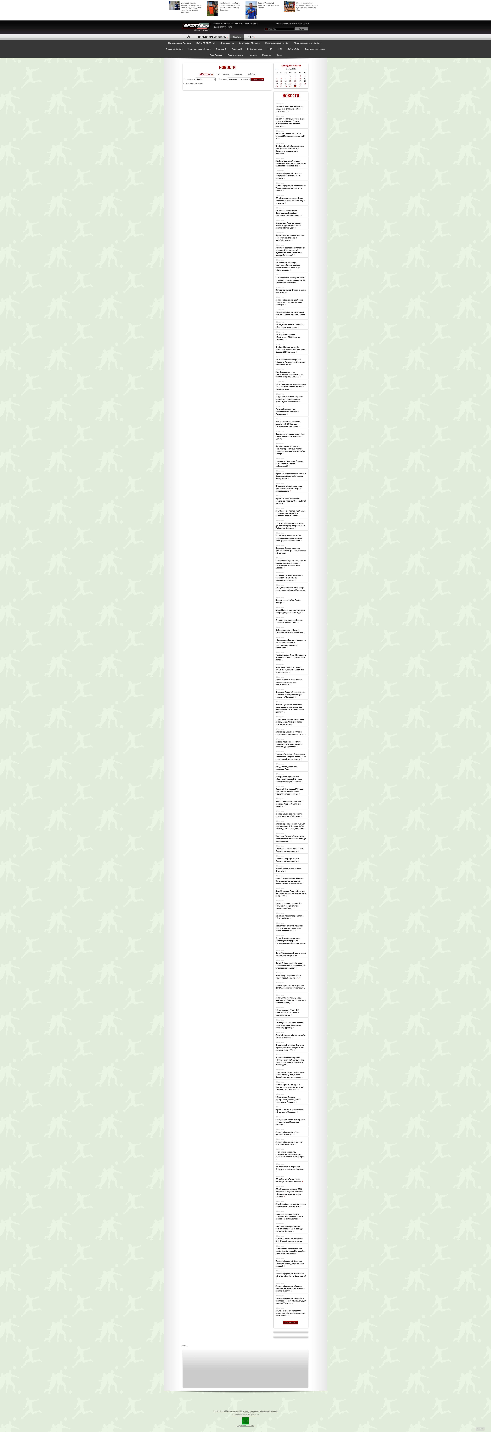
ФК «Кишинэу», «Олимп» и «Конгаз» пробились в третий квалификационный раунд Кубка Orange (290, 450)
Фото (279, 55)
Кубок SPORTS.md (205, 43)
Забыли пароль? (297, 24)
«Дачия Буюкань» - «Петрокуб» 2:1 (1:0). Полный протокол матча (290, 987)
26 (277, 86)
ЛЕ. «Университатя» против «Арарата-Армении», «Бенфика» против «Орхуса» (290, 361)
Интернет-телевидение (202, 30)
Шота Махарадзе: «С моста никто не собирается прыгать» (291, 954)
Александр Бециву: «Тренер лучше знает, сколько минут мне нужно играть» (290, 669)
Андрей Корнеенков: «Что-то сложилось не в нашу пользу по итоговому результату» (289, 744)
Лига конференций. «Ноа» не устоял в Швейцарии (289, 1143)
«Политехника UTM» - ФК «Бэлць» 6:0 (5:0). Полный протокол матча (287, 1012)
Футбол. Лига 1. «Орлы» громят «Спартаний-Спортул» (290, 1110)
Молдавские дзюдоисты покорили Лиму (286, 767)
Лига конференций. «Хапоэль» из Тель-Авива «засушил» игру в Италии (291, 188)
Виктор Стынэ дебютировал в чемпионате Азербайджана (289, 814)
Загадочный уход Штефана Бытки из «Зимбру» (291, 291)
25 (305, 84)
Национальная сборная (199, 49)
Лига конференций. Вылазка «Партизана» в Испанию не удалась (289, 175)
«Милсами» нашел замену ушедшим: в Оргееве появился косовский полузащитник (289, 1216)
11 (305, 78)
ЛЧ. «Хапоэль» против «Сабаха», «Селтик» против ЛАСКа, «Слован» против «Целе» (290, 513)
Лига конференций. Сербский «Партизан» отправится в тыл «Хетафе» (289, 302)
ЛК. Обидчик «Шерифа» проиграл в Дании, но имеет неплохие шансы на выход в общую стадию (288, 266)
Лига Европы (216, 55)
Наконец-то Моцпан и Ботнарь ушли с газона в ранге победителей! (289, 463)
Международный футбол (277, 43)
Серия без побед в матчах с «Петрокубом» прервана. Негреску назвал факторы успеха (290, 942)
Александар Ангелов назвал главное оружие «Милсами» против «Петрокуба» (288, 225)
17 (300, 81)
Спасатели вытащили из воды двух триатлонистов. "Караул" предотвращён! (289, 488)
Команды (266, 55)
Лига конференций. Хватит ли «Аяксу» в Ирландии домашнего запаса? (290, 1263)
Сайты (226, 73)
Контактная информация (259, 1411)
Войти (306, 24)
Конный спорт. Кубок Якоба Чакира (288, 601)
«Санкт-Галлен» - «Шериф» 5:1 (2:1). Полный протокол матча (290, 1239)
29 (290, 86)
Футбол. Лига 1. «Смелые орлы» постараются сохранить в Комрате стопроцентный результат (290, 149)
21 (286, 84)
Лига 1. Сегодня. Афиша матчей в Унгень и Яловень (290, 1036)
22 (290, 84)
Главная (188, 37)
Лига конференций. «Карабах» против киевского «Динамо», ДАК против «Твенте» (291, 1300)
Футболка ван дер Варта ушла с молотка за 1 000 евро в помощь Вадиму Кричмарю (230, 6)
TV (217, 73)
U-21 (280, 49)
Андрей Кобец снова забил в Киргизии (288, 869)
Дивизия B (237, 49)
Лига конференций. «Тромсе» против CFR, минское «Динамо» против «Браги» (290, 1288)
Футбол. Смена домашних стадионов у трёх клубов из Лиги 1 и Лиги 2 (291, 500)
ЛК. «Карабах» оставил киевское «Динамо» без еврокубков (291, 1205)
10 (300, 78)
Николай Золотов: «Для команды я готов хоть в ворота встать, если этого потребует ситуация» (291, 756)
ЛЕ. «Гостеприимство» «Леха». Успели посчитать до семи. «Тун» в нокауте (290, 200)
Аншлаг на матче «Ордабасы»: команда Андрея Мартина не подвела (289, 803)
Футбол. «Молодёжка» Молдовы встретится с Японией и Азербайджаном (290, 237)
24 (300, 84)
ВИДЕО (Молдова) (251, 24)
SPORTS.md (206, 73)
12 (277, 81)
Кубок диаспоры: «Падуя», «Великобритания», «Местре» (290, 631)
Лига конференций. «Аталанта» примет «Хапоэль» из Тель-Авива (290, 314)
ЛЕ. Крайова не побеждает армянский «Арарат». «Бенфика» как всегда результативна (291, 163)
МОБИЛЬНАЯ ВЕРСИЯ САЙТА (223, 27)
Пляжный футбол (174, 49)
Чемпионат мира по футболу (308, 43)
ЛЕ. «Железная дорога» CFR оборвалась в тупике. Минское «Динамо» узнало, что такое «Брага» (289, 1192)
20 (281, 84)
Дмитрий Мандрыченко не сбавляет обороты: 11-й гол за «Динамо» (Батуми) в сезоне (289, 779)
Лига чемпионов (235, 55)
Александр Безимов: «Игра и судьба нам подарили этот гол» (291, 732)
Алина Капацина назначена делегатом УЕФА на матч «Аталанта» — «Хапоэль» (288, 423)
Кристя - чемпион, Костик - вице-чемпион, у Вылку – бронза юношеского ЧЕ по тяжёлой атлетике (290, 122)
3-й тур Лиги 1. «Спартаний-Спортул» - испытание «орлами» (290, 1169)
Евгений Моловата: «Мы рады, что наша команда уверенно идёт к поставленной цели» (290, 965)
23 (295, 84)
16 (295, 81)
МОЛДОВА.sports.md (231, 1411)
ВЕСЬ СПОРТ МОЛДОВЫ (212, 36)
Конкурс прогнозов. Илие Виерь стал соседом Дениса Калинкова (290, 590)
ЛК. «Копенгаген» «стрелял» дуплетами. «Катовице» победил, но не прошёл (290, 1313)
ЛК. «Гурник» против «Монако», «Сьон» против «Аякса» (290, 325)
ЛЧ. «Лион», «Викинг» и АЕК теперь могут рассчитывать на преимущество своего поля (289, 538)
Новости (253, 55)
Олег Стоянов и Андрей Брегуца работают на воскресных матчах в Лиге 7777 (291, 893)
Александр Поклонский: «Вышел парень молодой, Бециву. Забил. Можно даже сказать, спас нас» (291, 826)
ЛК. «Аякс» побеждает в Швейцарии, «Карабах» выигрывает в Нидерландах (289, 212)
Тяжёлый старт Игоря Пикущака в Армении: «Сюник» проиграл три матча (291, 657)
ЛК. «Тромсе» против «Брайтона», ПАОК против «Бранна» (288, 337)
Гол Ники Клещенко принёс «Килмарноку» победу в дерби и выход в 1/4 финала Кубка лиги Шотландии (290, 1061)
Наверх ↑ (480, 1428)
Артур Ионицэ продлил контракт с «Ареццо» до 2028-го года (290, 611)
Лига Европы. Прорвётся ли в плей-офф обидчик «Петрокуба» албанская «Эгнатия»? (290, 1251)
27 (281, 86)
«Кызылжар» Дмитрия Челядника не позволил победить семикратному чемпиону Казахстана (291, 643)
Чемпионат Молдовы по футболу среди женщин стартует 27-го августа (290, 436)
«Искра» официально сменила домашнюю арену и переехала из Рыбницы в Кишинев (290, 525)
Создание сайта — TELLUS (245, 1426)
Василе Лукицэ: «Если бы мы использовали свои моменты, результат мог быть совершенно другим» (290, 708)
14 (286, 81)
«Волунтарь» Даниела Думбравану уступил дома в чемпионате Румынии (288, 1099)
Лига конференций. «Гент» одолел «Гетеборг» (287, 1133)
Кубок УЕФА (293, 49)
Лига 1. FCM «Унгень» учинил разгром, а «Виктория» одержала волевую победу (291, 1000)
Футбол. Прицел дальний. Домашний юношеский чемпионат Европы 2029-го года (291, 349)
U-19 (270, 49)
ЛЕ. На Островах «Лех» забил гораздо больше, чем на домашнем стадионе (289, 577)
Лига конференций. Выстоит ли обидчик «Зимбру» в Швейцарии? (291, 1275)
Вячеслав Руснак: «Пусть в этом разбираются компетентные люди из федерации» (291, 838)
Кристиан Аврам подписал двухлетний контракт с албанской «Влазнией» (291, 550)
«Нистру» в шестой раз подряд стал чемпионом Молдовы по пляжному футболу (289, 1025)
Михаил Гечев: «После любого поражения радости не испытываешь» (289, 682)
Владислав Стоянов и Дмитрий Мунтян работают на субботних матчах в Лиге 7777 (290, 1047)
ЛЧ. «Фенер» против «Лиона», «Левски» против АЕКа (289, 621)
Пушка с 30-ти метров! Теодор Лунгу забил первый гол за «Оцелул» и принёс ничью (289, 791)
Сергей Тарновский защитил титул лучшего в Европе (268, 5)
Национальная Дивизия (179, 43)
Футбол (237, 36)
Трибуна (250, 73)
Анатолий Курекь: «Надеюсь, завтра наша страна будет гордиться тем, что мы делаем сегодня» (191, 7)
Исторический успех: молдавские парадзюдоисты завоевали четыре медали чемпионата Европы (291, 564)
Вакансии (274, 1411)
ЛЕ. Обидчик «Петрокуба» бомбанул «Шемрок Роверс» (289, 1180)
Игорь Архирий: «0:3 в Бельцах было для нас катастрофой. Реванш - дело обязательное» (290, 881)
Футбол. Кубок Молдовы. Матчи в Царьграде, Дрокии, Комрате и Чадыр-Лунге (291, 476)
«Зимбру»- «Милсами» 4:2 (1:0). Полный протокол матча (290, 849)
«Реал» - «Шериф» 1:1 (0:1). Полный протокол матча (287, 859)
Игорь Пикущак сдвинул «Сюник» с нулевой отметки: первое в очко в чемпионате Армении (290, 279)
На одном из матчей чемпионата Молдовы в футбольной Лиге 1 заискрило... (290, 108)
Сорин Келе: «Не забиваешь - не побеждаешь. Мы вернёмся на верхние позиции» (290, 721)
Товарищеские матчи (315, 49)
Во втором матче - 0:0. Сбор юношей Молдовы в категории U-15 (290, 136)
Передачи (238, 73)
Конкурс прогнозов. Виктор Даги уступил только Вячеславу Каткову (290, 1121)
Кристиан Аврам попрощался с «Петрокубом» (290, 916)
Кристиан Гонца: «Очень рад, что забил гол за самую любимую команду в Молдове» (290, 694)
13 (281, 81)
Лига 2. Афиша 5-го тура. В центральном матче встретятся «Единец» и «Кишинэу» (289, 1087)
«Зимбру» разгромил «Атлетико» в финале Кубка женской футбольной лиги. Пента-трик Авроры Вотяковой (290, 251)
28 (286, 86)
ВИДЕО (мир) (239, 24)
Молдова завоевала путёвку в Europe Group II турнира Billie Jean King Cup (307, 6)
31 (300, 86)
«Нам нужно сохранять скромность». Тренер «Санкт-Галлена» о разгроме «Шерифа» (290, 1155)
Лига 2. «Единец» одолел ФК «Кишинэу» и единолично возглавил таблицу (289, 905)
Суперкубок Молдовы (249, 43)
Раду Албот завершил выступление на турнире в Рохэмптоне (287, 411)
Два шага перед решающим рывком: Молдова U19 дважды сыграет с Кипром (289, 1228)
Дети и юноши (227, 43)
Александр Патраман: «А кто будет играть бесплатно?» (289, 976)
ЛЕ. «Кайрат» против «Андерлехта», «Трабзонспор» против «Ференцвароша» (289, 374)
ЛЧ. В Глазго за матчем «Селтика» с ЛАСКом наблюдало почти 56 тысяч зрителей (291, 386)
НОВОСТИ (217, 24)
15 (290, 81)
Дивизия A (221, 49)
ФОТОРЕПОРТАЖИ (227, 24)
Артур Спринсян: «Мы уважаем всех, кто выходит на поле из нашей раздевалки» (289, 928)
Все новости (290, 1322)
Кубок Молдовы (254, 49)
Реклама (244, 1411)
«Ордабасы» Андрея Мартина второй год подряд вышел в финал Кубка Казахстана (289, 399)
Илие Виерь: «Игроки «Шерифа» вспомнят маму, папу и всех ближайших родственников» (290, 1074)
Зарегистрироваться (283, 24)
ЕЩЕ (250, 36)
